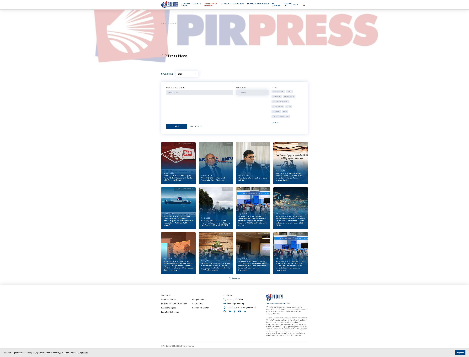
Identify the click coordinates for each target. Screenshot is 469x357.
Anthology (277, 96)
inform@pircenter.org (235, 303)
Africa (290, 91)
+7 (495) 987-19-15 (235, 299)
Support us (288, 5)
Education (227, 189)
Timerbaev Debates (225, 234)
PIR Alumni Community (261, 144)
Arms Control (289, 96)
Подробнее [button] (83, 352)
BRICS (285, 111)
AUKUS (289, 106)
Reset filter (194, 126)
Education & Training (170, 312)
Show (177, 126)
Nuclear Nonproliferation (184, 144)
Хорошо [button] (460, 353)
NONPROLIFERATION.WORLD (174, 303)
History (228, 144)
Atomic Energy (278, 106)
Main (163, 23)
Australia (276, 111)
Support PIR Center (200, 307)
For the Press (197, 303)
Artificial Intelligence (280, 101)
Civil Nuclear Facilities (281, 116)
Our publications (199, 299)
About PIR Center (168, 299)
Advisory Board (278, 91)
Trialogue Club (263, 234)
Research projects (168, 307)
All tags (275, 123)
